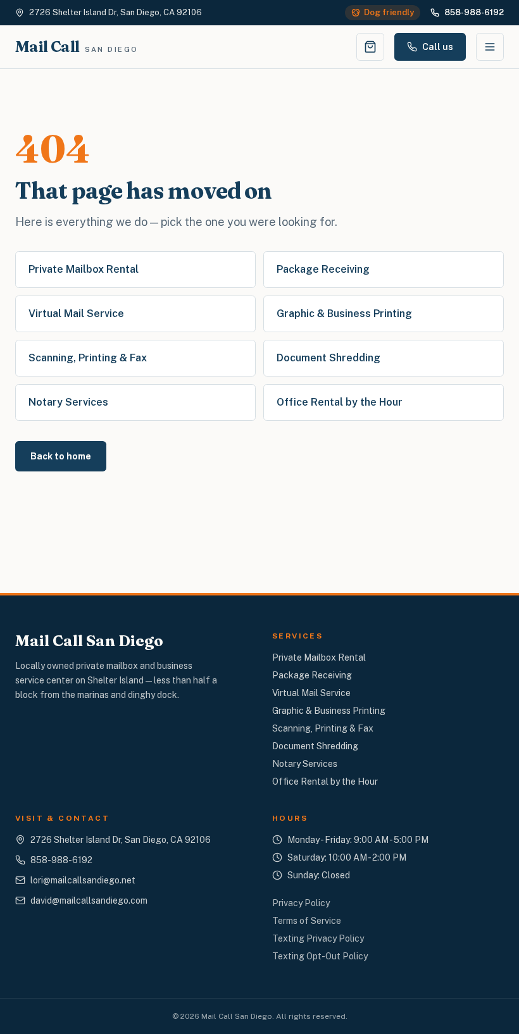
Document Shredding (328, 358)
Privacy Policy (301, 903)
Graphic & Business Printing (344, 314)
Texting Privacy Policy (318, 938)
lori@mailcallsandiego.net (82, 880)
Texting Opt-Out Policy (320, 956)
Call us (437, 47)
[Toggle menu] (490, 47)
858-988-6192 (474, 12)
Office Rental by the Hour (340, 402)
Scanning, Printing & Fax (87, 358)
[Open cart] (370, 47)
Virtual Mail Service (76, 314)
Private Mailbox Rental (83, 269)
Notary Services (68, 402)
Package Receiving (323, 269)
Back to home (60, 456)
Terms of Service (306, 921)
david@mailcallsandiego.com (88, 900)
